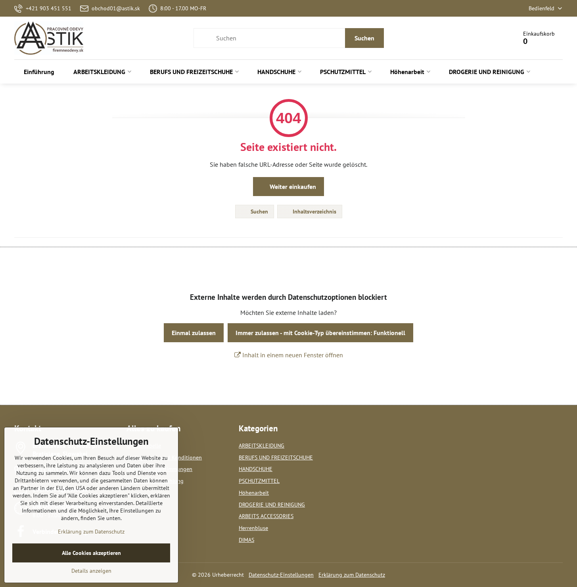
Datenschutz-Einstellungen (281, 574)
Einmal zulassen (194, 333)
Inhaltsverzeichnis (313, 211)
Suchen (364, 38)
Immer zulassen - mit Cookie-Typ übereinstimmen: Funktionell (320, 333)
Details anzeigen (91, 570)
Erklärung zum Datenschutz (351, 574)
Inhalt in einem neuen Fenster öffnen (292, 355)
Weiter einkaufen (292, 187)
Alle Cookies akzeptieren (91, 553)
